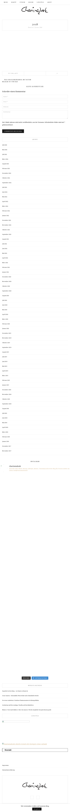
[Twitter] (32, 73)
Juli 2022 (4, 187)
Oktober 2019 (6, 342)
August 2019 (5, 352)
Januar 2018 (5, 441)
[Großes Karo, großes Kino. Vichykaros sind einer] (17, 625)
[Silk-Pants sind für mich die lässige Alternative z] (52, 544)
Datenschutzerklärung (8, 770)
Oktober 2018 (6, 399)
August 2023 (5, 163)
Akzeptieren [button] (36, 809)
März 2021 (5, 262)
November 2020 (6, 281)
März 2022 (5, 206)
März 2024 (5, 159)
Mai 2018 (4, 422)
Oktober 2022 (6, 178)
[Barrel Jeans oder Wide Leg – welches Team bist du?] (52, 604)
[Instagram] (63, 2)
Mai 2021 (4, 253)
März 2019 (5, 375)
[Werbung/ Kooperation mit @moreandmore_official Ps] (52, 503)
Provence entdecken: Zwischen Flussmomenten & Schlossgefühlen (20, 700)
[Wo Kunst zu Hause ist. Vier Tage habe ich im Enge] (52, 584)
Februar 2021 (6, 267)
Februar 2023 (6, 168)
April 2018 (5, 427)
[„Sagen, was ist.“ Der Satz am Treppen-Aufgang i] (52, 665)
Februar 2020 (6, 324)
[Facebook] (60, 2)
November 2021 (6, 225)
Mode (6, 2)
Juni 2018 (4, 418)
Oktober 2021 (6, 229)
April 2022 (5, 201)
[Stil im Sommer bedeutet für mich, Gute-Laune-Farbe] (17, 564)
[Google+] (40, 73)
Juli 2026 (4, 145)
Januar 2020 (5, 328)
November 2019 (6, 338)
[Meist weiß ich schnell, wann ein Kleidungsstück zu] (17, 503)
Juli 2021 (4, 243)
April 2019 (5, 371)
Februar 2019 (6, 380)
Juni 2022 (4, 192)
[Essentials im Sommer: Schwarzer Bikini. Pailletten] (52, 524)
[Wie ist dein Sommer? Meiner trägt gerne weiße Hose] (17, 544)
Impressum (5, 765)
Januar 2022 (5, 215)
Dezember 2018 (6, 389)
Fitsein (22, 2)
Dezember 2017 (6, 446)
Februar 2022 (6, 211)
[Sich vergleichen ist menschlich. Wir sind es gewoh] (17, 604)
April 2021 (5, 258)
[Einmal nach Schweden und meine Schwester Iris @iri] (17, 645)
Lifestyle (40, 2)
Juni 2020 (4, 305)
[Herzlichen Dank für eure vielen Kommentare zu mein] (17, 524)
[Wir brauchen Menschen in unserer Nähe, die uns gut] (17, 483)
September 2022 (6, 182)
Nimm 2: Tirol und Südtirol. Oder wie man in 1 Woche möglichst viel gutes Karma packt (26, 710)
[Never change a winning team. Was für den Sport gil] (17, 584)
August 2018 (5, 408)
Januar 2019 (5, 385)
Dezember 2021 (6, 220)
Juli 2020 (4, 300)
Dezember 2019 (6, 333)
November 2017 (6, 451)
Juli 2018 (4, 413)
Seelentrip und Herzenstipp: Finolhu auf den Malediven (18, 705)
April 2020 (5, 314)
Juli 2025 (4, 154)
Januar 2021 (5, 272)
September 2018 (6, 404)
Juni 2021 (4, 248)
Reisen (30, 2)
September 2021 (6, 234)
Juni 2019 (4, 361)
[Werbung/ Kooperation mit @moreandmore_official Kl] (52, 645)
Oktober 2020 (6, 286)
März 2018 (5, 432)
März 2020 (5, 319)
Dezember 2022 (6, 173)
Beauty (13, 2)
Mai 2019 (4, 366)
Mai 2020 (4, 309)
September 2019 (6, 347)
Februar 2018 (6, 436)
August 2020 (5, 295)
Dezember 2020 (6, 276)
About (49, 2)
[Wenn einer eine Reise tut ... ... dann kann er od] (52, 564)
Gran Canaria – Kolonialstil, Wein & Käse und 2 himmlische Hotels (20, 695)
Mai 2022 (4, 196)
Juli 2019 (4, 356)
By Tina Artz (13, 73)
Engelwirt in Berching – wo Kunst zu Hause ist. (15, 691)
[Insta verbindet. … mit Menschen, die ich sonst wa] (52, 625)
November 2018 (6, 394)
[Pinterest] (35, 73)
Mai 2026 (4, 149)
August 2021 (5, 239)
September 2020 (6, 291)
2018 (35, 24)
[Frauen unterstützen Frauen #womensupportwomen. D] (17, 665)
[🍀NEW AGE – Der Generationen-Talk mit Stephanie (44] (52, 483)
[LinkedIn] (37, 73)
